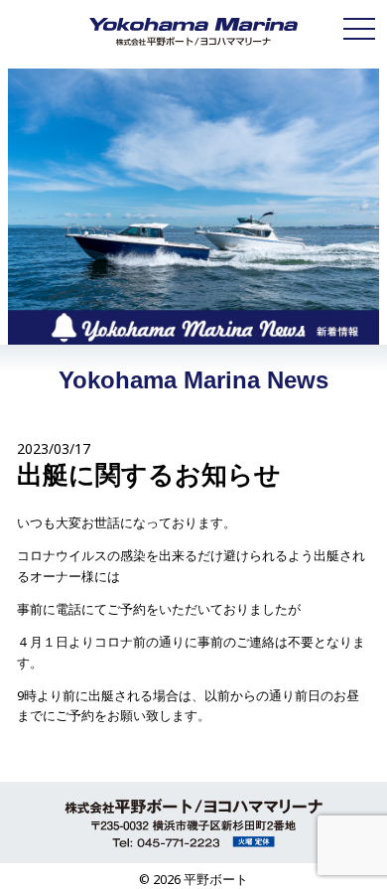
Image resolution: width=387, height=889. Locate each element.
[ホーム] (193, 32)
